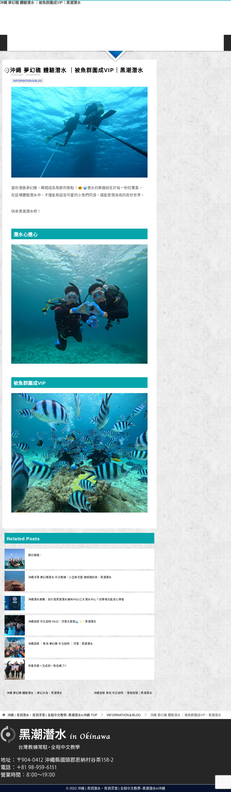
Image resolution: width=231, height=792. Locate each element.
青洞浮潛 (43, 43)
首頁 (14, 43)
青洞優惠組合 (72, 43)
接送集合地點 (144, 43)
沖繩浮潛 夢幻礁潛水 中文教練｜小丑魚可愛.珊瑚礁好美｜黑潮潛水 (70, 577)
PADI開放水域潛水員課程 (101, 43)
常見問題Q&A (159, 43)
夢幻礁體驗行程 (86, 43)
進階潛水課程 (115, 43)
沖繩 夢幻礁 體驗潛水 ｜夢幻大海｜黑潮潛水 (34, 693)
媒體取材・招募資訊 (216, 43)
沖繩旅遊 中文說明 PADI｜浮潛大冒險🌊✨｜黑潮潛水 (62, 621)
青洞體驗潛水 (58, 43)
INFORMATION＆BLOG (202, 43)
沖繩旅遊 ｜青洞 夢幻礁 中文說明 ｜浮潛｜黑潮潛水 (60, 643)
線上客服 (173, 43)
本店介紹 (130, 43)
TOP (52, 715)
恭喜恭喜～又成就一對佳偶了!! (47, 666)
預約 (187, 43)
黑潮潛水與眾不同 (29, 43)
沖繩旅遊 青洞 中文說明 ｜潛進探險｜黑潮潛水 (123, 693)
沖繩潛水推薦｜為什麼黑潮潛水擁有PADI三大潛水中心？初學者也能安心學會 (76, 599)
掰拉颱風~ (34, 555)
